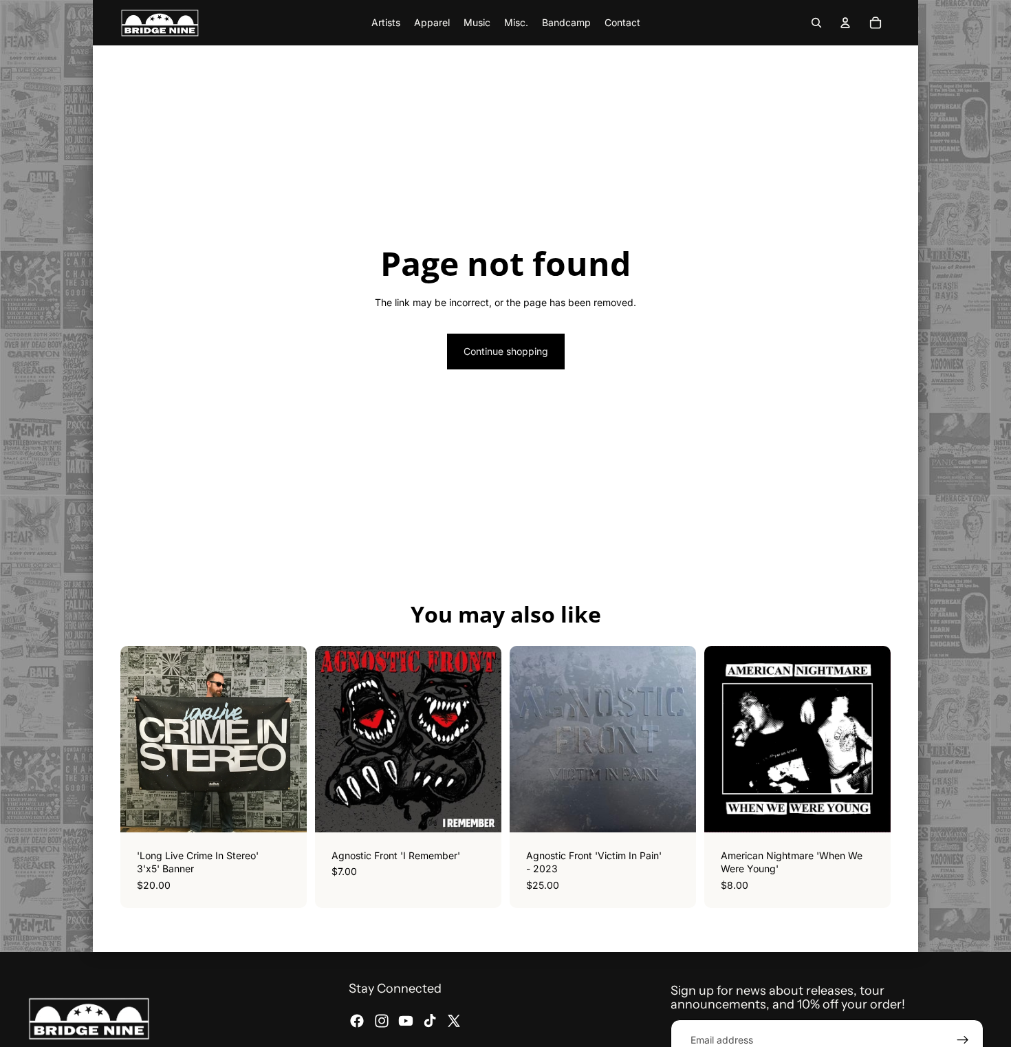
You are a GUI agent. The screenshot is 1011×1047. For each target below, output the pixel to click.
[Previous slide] (725, 739)
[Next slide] (870, 739)
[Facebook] (357, 1021)
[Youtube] (406, 1021)
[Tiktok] (430, 1021)
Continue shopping (506, 351)
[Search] (816, 23)
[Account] (845, 23)
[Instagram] (381, 1021)
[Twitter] (454, 1021)
